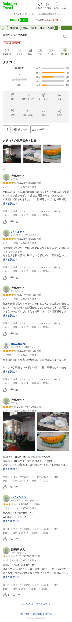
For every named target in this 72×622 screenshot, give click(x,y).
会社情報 (25, 614)
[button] (12, 154)
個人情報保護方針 (42, 614)
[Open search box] (6, 129)
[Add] (64, 36)
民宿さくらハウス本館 (15, 34)
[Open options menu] (67, 176)
